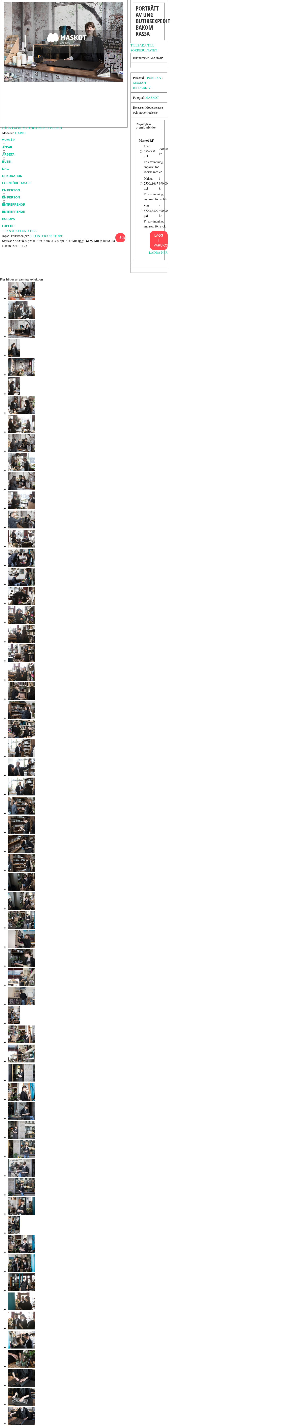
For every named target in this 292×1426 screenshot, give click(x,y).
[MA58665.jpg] (21, 1099)
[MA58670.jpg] (21, 1004)
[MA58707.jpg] (21, 298)
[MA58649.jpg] (21, 1404)
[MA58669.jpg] (14, 1023)
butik (6, 161)
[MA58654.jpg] (21, 1309)
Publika (154, 77)
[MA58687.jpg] (21, 680)
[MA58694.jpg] (21, 546)
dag (5, 168)
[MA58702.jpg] (14, 394)
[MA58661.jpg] (21, 1175)
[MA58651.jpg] (21, 1366)
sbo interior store (46, 236)
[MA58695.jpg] (21, 527)
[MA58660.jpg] (21, 1195)
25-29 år (8, 140)
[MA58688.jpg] (21, 661)
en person (11, 197)
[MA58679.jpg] (21, 832)
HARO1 (20, 133)
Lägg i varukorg (161, 240)
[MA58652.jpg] (21, 1347)
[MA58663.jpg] (21, 1137)
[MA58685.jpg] (21, 718)
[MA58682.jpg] (21, 775)
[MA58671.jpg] (21, 985)
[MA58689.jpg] (21, 641)
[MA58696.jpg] (21, 508)
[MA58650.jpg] (21, 1385)
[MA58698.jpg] (21, 470)
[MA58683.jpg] (21, 756)
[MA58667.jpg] (21, 1061)
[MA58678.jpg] (21, 851)
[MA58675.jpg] (21, 908)
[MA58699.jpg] (21, 451)
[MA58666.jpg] (21, 1080)
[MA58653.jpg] (21, 1328)
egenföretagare (17, 183)
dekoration (12, 176)
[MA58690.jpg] (21, 622)
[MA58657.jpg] (21, 1252)
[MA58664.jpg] (21, 1118)
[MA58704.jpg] (14, 355)
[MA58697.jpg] (21, 489)
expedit (8, 226)
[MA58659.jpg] (21, 1214)
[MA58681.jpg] (21, 794)
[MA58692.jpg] (21, 584)
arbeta (8, 154)
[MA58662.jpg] (21, 1156)
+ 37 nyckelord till (19, 231)
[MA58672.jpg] (21, 966)
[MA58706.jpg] (21, 317)
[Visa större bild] (63, 80)
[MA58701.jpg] (21, 413)
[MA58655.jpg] (21, 1290)
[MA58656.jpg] (21, 1271)
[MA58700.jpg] (21, 432)
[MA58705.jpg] (21, 336)
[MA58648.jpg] (21, 1423)
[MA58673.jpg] (21, 947)
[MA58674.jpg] (21, 928)
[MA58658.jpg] (14, 1233)
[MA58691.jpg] (21, 603)
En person (11, 190)
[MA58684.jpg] (21, 737)
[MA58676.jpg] (21, 889)
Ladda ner (158, 252)
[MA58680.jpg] (21, 813)
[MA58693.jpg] (21, 565)
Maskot (152, 97)
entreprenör (13, 204)
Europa (8, 219)
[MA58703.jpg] (21, 374)
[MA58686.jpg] (21, 699)
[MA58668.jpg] (21, 1042)
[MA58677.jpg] (21, 870)
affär (7, 147)
